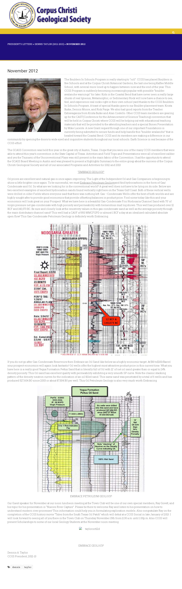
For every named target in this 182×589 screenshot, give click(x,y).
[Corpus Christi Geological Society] (49, 15)
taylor (27, 567)
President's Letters (19, 44)
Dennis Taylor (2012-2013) (49, 44)
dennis (16, 567)
